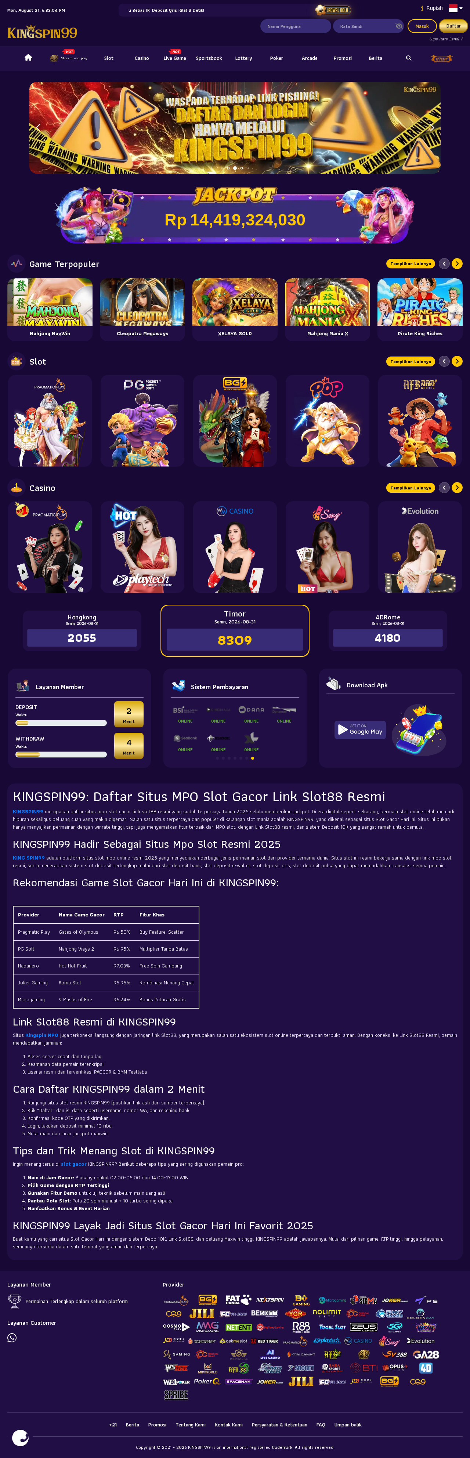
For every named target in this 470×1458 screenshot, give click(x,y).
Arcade (310, 58)
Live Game (175, 58)
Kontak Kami (229, 1425)
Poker (276, 58)
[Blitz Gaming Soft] (235, 421)
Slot (108, 58)
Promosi (343, 58)
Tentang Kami (191, 1425)
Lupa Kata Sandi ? (446, 38)
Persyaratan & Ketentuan (279, 1425)
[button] (432, 128)
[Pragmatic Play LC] (50, 547)
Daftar (453, 26)
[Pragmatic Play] (50, 421)
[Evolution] (420, 547)
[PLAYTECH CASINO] (142, 547)
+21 (113, 1425)
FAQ (321, 1425)
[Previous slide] (444, 263)
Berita (375, 58)
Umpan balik (348, 1425)
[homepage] (28, 58)
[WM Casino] (235, 547)
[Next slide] (457, 263)
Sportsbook (209, 58)
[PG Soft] (142, 421)
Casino (142, 58)
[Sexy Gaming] (327, 547)
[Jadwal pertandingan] (333, 10)
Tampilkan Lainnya (410, 263)
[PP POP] (327, 421)
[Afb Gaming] (420, 421)
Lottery (243, 58)
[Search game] (408, 58)
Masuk (422, 26)
